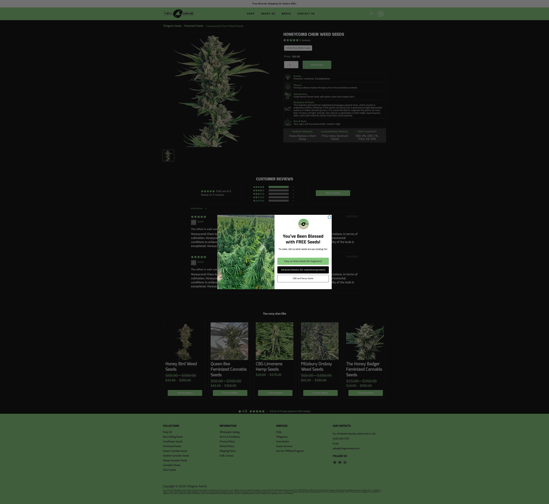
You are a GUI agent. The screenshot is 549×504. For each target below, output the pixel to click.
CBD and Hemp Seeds (303, 278)
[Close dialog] (329, 217)
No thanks (303, 286)
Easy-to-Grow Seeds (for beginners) (303, 261)
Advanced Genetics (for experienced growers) (303, 269)
